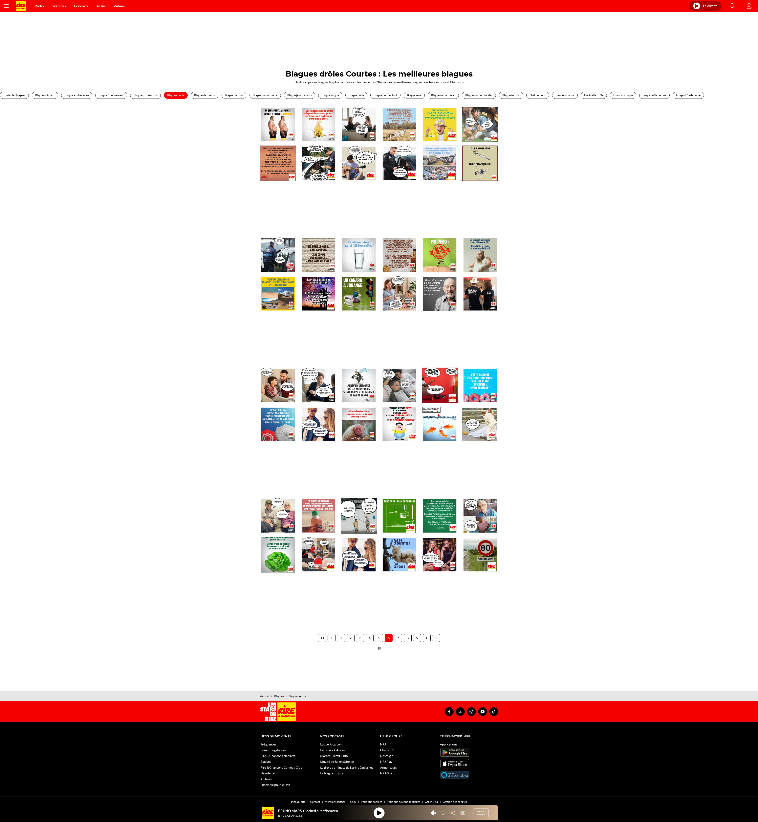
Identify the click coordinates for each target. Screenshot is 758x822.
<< (322, 638)
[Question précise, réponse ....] (399, 163)
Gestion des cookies (455, 801)
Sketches (59, 6)
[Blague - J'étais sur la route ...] (318, 163)
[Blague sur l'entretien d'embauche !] (318, 385)
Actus (101, 6)
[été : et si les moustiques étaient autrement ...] (359, 385)
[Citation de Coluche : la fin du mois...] (399, 424)
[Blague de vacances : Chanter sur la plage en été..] (359, 163)
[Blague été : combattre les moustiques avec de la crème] (318, 124)
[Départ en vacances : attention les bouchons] (440, 163)
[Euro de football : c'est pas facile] (318, 555)
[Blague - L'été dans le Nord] (318, 255)
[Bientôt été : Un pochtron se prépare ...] (318, 516)
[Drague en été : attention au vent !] (318, 424)
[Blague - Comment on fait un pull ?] (359, 124)
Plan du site (298, 801)
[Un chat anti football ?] (399, 555)
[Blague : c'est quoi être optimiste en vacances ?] (440, 124)
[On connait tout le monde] (440, 555)
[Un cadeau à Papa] (399, 294)
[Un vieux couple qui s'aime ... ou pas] (278, 516)
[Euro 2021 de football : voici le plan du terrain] (399, 516)
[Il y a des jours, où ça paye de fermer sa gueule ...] (440, 424)
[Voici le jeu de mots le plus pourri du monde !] (359, 294)
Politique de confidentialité (403, 801)
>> (436, 638)
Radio (39, 6)
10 (379, 648)
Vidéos (119, 6)
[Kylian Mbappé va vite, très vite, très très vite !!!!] (480, 555)
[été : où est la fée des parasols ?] (278, 424)
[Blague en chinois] (278, 163)
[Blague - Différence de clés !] (480, 163)
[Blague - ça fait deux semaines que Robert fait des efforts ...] (278, 124)
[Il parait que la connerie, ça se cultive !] (278, 555)
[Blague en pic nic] (480, 124)
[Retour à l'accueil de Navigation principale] (21, 6)
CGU (353, 801)
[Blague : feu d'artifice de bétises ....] (318, 294)
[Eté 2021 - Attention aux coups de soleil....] (359, 424)
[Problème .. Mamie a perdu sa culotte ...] (480, 516)
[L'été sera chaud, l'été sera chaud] (359, 255)
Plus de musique (480, 813)
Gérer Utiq (431, 801)
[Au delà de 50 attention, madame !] (278, 255)
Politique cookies (371, 801)
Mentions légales (335, 801)
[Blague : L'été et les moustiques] (440, 255)
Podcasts (81, 6)
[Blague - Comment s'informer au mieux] (399, 124)
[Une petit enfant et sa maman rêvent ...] (399, 385)
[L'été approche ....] (278, 294)
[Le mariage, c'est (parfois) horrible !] (440, 385)
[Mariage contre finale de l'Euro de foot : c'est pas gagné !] (440, 516)
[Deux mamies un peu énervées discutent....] (359, 516)
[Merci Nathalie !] (480, 294)
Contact (315, 801)
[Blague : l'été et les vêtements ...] (480, 255)
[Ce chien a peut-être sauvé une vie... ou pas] (480, 424)
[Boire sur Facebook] (399, 255)
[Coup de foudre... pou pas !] (359, 555)
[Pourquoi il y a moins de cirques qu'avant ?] (278, 385)
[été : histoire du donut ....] (480, 385)
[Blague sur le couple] (440, 294)
